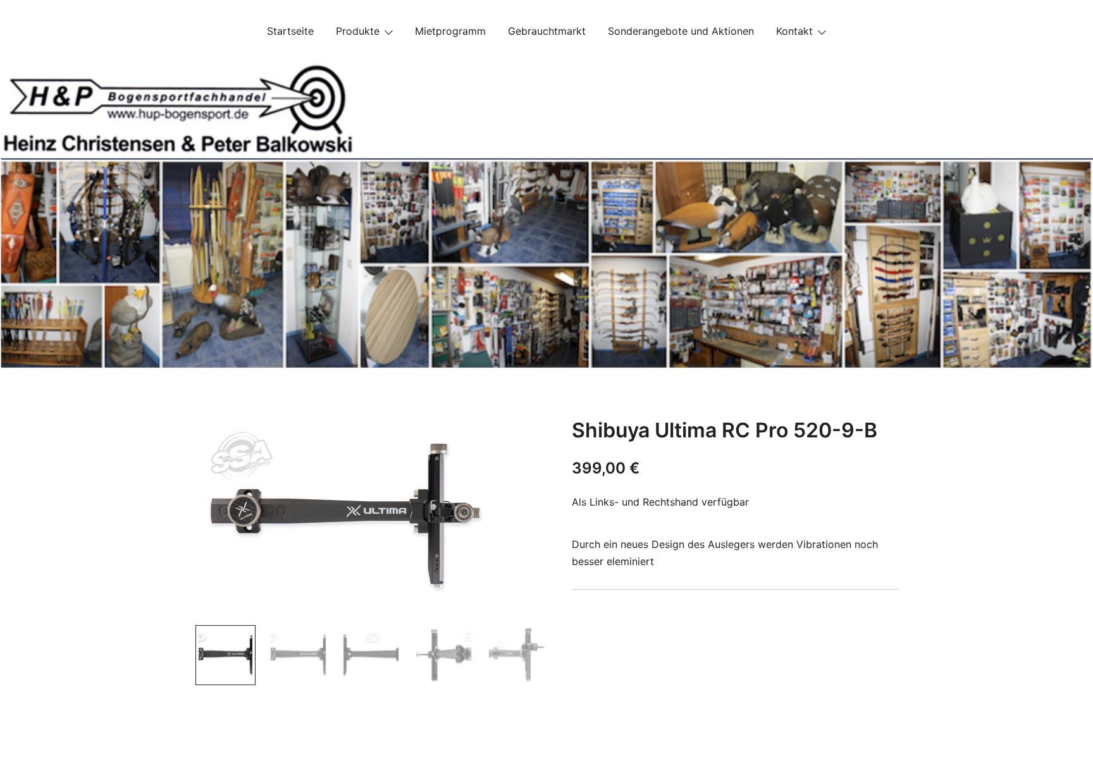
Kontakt (794, 31)
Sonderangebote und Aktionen (681, 31)
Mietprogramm (450, 31)
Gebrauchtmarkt (547, 31)
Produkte (358, 31)
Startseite (290, 31)
